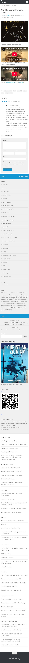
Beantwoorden (9, 131)
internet (2, 299)
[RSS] (27, 176)
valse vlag (8, 307)
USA (6, 307)
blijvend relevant (6, 195)
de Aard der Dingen (7, 202)
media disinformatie (7, 234)
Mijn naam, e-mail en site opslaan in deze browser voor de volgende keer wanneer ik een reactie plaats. (13, 164)
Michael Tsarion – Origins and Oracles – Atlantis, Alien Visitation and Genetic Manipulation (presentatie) (12, 457)
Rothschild (3, 305)
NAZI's (17, 301)
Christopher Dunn (8, 90)
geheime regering (7, 223)
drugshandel (25, 295)
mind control (23, 299)
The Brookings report (7, 607)
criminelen (20, 295)
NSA (21, 301)
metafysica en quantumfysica (10, 237)
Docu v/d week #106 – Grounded (10, 468)
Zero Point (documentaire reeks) (10, 645)
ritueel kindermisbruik (11, 303)
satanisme (9, 305)
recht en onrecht (6, 258)
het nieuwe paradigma (8, 230)
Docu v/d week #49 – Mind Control (11, 590)
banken (14, 292)
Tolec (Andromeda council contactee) (11, 471)
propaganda (4, 303)
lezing (6, 93)
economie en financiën (8, 209)
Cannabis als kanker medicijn (9, 586)
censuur (5, 295)
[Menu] (27, 2)
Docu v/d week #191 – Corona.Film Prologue (13, 582)
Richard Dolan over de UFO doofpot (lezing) (13, 603)
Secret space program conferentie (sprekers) (13, 610)
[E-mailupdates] (19, 176)
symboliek (18, 305)
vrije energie (12, 5)
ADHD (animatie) (5, 554)
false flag (3, 297)
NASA (9, 301)
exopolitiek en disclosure (8, 216)
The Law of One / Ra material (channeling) (12, 520)
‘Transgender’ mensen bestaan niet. (11, 579)
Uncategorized (6, 269)
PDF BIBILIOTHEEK (18, 384)
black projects (6, 191)
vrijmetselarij (8, 309)
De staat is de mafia (6, 567)
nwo (23, 301)
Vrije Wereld (7, 15)
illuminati (24, 297)
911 (4, 292)
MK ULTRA (3, 301)
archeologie (4, 5)
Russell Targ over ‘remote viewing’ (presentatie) (14, 575)
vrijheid (3, 309)
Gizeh (3, 93)
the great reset (23, 305)
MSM (7, 301)
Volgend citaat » (5, 429)
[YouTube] (24, 176)
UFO (3, 307)
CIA (8, 294)
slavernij (14, 305)
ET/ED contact (6, 212)
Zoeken (3, 333)
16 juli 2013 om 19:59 (13, 105)
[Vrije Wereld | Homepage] (5, 2)
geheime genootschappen (9, 220)
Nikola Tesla (21, 82)
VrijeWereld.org (22, 307)
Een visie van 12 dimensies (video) (10, 528)
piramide (10, 93)
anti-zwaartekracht (8, 292)
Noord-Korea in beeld (7, 557)
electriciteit (19, 90)
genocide (10, 297)
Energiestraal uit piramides (11, 82)
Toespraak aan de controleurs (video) (11, 512)
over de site (5, 248)
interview (7, 299)
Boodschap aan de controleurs (9, 448)
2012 (2, 292)
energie (24, 90)
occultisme (5, 244)
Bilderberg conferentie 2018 (9, 452)
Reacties (6, 101)
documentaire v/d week (8, 205)
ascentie (5, 188)
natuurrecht (13, 301)
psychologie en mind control (9, 255)
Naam (4, 150)
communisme (13, 295)
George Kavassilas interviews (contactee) (12, 599)
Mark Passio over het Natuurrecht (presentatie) (14, 508)
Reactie (5, 140)
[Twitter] (22, 176)
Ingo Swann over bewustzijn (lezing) (11, 630)
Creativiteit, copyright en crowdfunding (12, 475)
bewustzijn (19, 292)
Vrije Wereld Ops (7, 276)
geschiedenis (16, 297)
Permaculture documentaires (9, 479)
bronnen (5, 198)
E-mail (16, 150)
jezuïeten (13, 299)
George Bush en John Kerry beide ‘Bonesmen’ (13, 444)
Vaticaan (15, 307)
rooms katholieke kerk (21, 303)
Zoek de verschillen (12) (7, 499)
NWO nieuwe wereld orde (9, 241)
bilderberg (24, 292)
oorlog (26, 301)
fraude (6, 297)
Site (3, 156)
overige (4, 251)
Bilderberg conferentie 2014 (9, 441)
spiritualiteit (5, 262)
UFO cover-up (6, 266)
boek (2, 295)
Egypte (14, 90)
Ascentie (3, 524)
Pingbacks (16, 101)
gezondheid (5, 227)
